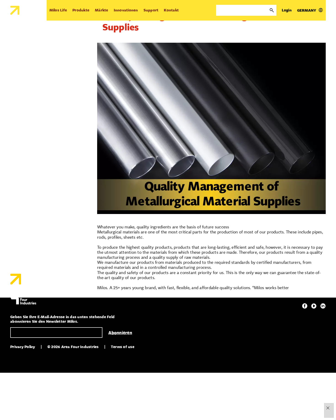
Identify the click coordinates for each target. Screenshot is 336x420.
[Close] (327, 407)
